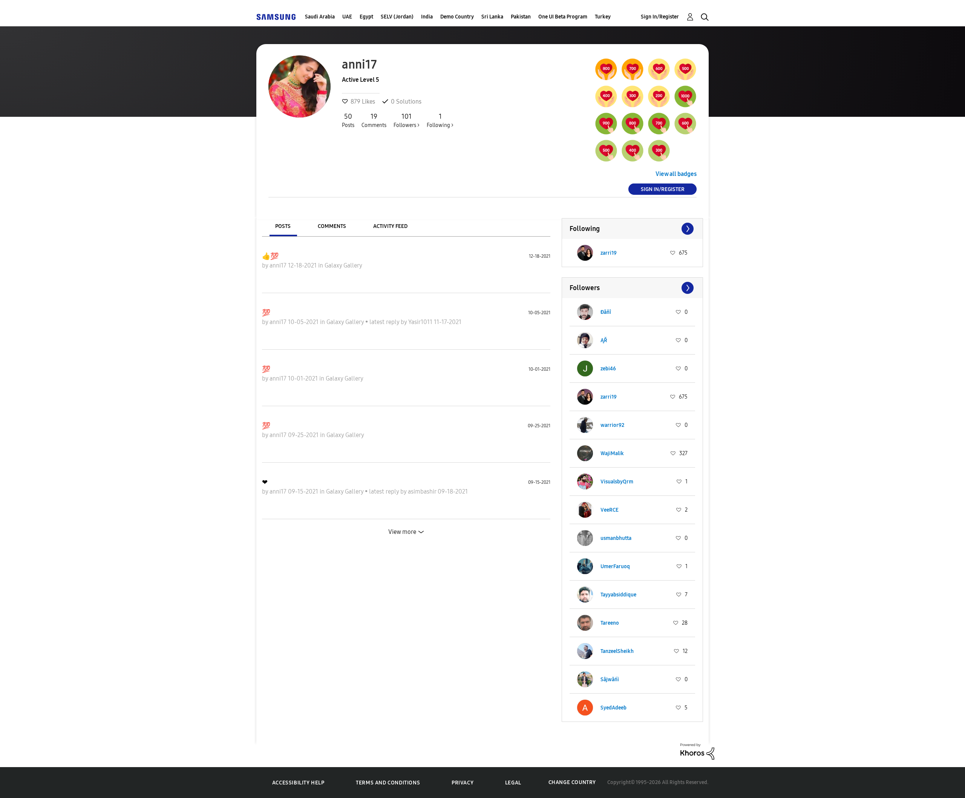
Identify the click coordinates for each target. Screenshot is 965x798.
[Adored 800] (606, 69)
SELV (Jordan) (397, 17)
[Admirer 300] (659, 150)
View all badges (676, 173)
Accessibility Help (298, 783)
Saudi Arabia (320, 17)
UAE (347, 17)
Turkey (603, 17)
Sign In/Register (660, 17)
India (427, 17)
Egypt (366, 17)
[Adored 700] (632, 69)
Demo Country (457, 17)
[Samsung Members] (276, 16)
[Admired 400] (606, 96)
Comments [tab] (332, 226)
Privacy (462, 783)
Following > (440, 120)
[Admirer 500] (606, 150)
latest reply (385, 322)
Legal (513, 783)
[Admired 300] (632, 96)
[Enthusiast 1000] (685, 96)
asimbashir (423, 491)
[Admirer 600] (685, 123)
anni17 (279, 265)
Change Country (572, 782)
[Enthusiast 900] (606, 123)
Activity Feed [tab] (390, 226)
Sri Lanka (492, 17)
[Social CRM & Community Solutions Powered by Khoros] (697, 750)
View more (402, 531)
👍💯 (270, 256)
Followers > (407, 120)
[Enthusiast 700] (659, 123)
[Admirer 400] (632, 150)
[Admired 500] (685, 69)
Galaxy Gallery (343, 265)
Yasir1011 (421, 322)
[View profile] (585, 253)
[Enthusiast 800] (632, 123)
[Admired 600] (659, 69)
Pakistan (521, 17)
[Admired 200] (659, 96)
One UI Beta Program (562, 17)
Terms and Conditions (388, 783)
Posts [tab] (283, 226)
